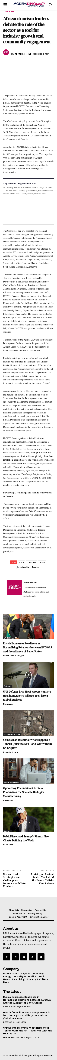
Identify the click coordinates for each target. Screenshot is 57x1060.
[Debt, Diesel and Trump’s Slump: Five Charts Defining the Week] (28, 819)
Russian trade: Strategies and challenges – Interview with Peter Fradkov (15, 880)
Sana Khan (8, 844)
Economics (31, 562)
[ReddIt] (35, 63)
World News (9, 638)
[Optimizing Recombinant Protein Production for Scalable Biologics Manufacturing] (28, 771)
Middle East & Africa (12, 734)
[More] (50, 63)
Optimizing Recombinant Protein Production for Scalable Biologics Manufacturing (23, 792)
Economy (7, 831)
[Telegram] (43, 63)
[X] (13, 63)
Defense (7, 686)
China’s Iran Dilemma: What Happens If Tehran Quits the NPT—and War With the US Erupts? (27, 744)
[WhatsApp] (21, 63)
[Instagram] (15, 956)
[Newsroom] (6, 52)
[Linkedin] (28, 63)
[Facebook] (6, 63)
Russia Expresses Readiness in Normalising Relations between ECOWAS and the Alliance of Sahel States (27, 647)
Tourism (9, 11)
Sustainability (23, 567)
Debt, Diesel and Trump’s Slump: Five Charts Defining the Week (26, 838)
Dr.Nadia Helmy (10, 752)
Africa (21, 562)
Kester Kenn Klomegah (13, 655)
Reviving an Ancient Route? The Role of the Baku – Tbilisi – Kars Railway (42, 879)
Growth (42, 562)
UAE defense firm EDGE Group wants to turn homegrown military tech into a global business (27, 696)
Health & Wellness (11, 783)
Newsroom (23, 54)
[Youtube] (41, 956)
